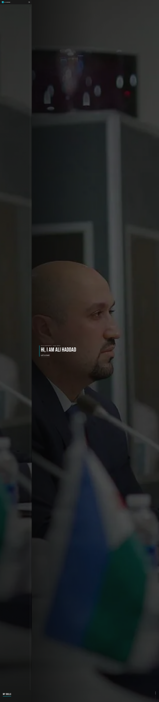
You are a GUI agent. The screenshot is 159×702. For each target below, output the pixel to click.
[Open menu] (29, 2)
